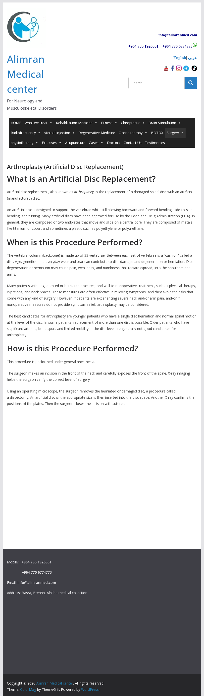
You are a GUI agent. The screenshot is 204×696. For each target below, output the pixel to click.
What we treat (36, 122)
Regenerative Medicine (97, 132)
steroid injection (57, 132)
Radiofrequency (23, 132)
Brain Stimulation (162, 122)
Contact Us (133, 142)
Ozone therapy (131, 132)
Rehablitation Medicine (74, 122)
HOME (16, 122)
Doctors (113, 142)
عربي (192, 58)
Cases (94, 142)
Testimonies (155, 142)
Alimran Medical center (26, 74)
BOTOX (157, 132)
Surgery (173, 132)
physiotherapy (22, 142)
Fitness (106, 122)
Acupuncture (75, 142)
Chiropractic (130, 122)
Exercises (49, 142)
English (179, 58)
